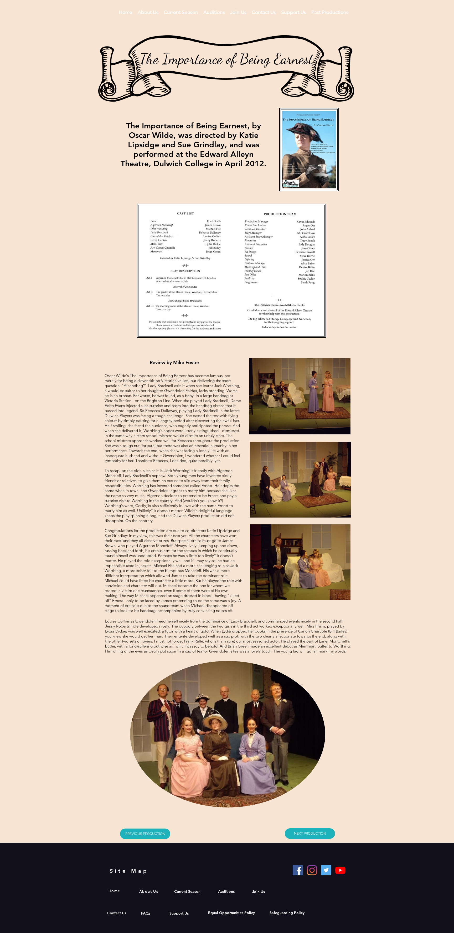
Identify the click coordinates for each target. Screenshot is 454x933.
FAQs (146, 913)
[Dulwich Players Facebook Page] (298, 870)
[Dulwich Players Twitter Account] (326, 870)
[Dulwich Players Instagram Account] (312, 870)
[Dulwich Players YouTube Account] (340, 870)
